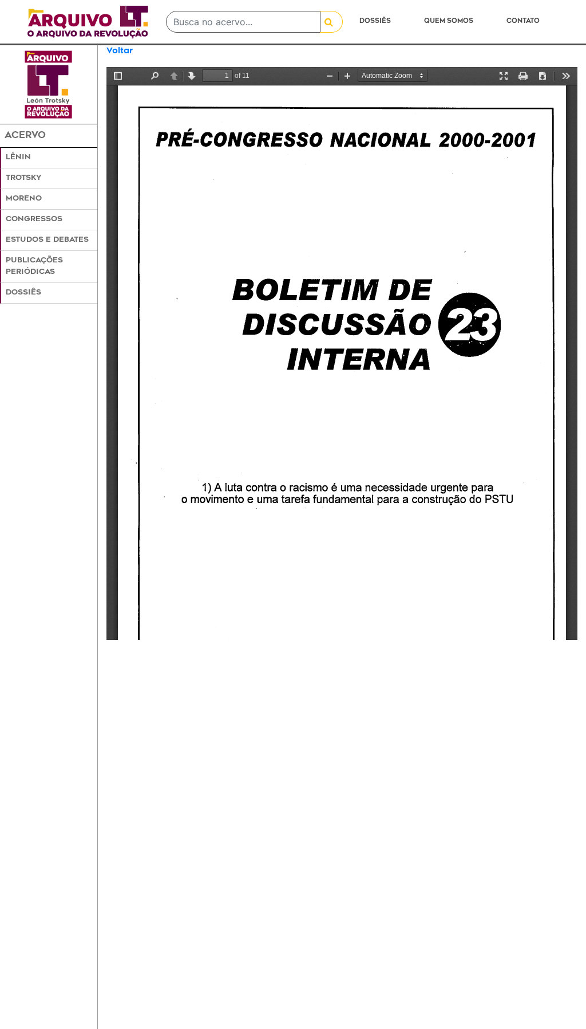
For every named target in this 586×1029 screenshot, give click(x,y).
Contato (523, 21)
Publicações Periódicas (34, 266)
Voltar (119, 51)
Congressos (34, 219)
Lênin (18, 157)
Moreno (24, 198)
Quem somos (448, 21)
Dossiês (375, 21)
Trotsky (23, 178)
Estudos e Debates (47, 240)
